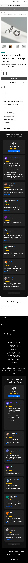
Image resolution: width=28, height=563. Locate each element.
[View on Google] (5, 184)
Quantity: (3, 70)
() (26, 1)
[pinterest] (4, 334)
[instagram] (10, 334)
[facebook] (7, 334)
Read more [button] (7, 194)
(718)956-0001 (14, 362)
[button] (14, 93)
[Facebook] (1, 87)
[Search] (1, 5)
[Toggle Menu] (2, 2)
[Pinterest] (4, 87)
